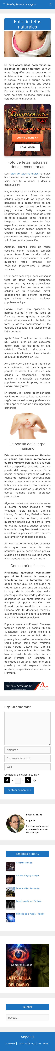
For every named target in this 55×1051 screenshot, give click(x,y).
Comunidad (27, 147)
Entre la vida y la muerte (27, 888)
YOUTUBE (10, 1043)
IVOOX (32, 1043)
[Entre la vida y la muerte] (10, 895)
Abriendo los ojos (24, 863)
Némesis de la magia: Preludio (30, 914)
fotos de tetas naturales (24, 173)
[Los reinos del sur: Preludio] (10, 908)
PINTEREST (44, 1043)
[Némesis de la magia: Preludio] (10, 921)
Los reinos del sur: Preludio (29, 901)
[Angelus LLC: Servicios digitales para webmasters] (27, 686)
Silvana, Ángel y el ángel (27, 875)
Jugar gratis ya (27, 137)
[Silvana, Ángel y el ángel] (10, 883)
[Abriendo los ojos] (10, 870)
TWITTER (22, 1043)
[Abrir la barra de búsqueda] (50, 4)
